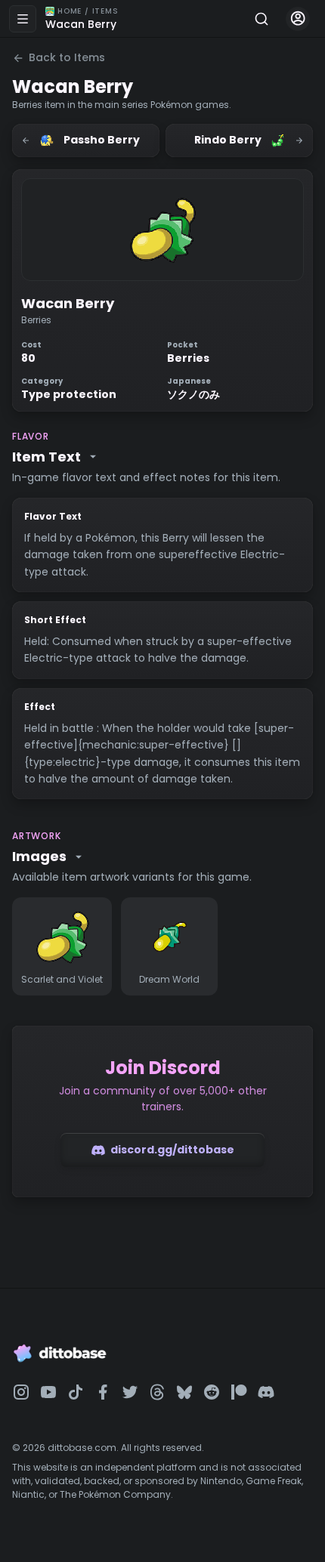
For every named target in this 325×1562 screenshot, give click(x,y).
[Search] (261, 18)
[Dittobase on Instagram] (21, 1392)
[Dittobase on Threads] (157, 1392)
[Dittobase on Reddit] (212, 1392)
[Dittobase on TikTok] (75, 1392)
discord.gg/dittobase (172, 1149)
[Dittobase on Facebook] (103, 1392)
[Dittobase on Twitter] (130, 1392)
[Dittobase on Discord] (266, 1392)
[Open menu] (22, 18)
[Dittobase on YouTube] (48, 1392)
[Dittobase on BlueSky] (184, 1392)
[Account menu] (298, 19)
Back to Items (67, 57)
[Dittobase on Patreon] (239, 1392)
